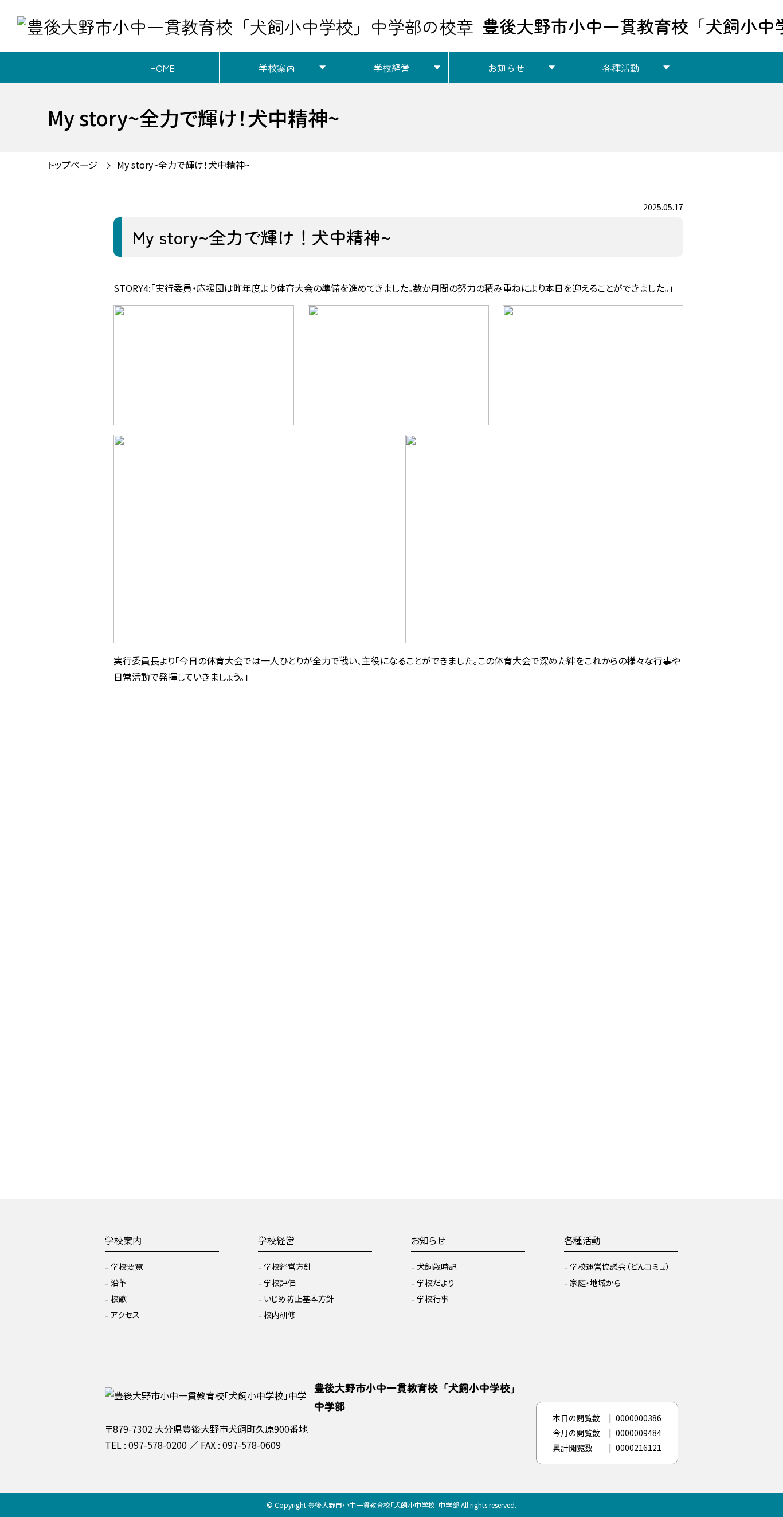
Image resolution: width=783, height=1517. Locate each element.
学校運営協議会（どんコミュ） (620, 1266)
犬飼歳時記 (437, 1266)
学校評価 (280, 1282)
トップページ (72, 164)
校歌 (119, 1298)
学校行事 (433, 1298)
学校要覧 (127, 1266)
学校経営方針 (288, 1266)
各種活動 (620, 68)
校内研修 (280, 1314)
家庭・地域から (595, 1282)
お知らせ (506, 68)
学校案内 (277, 68)
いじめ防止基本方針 (299, 1298)
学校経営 (391, 68)
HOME (162, 68)
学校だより (436, 1282)
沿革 (119, 1282)
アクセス (125, 1314)
